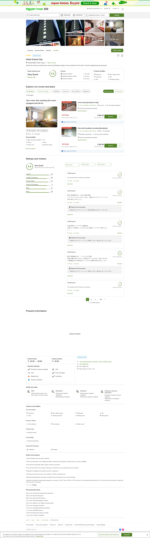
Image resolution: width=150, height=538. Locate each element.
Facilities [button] (56, 50)
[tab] (108, 91)
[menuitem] (94, 9)
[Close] (147, 535)
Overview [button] (30, 50)
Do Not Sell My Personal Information (109, 534)
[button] (34, 9)
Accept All (126, 534)
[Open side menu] (122, 9)
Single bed (86, 91)
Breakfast (56, 91)
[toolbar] (72, 15)
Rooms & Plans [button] (39, 50)
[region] (75, 535)
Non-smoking (75, 91)
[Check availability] (120, 116)
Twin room (65, 91)
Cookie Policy (39, 536)
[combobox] (43, 15)
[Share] (122, 55)
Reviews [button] (48, 50)
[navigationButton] (83, 299)
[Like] (118, 55)
